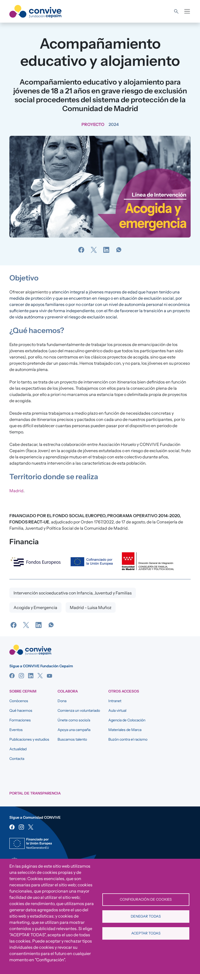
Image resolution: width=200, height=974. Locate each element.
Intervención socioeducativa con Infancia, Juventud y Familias (73, 592)
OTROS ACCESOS (123, 691)
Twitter (40, 675)
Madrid (16, 490)
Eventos (16, 729)
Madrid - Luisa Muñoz (90, 607)
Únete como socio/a (74, 720)
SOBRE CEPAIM (22, 691)
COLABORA (68, 691)
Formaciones (20, 720)
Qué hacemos (20, 710)
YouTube (49, 675)
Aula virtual (117, 710)
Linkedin (30, 675)
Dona (62, 701)
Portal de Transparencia (35, 793)
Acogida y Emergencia (35, 607)
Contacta (16, 758)
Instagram (21, 675)
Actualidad (18, 749)
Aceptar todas (145, 933)
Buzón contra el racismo (127, 739)
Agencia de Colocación (126, 720)
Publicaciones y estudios (29, 739)
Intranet (114, 701)
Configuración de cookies (146, 899)
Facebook (12, 675)
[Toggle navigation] (187, 11)
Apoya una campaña (74, 729)
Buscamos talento (72, 739)
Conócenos (18, 701)
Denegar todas (146, 916)
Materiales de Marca (124, 729)
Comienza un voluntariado (79, 710)
